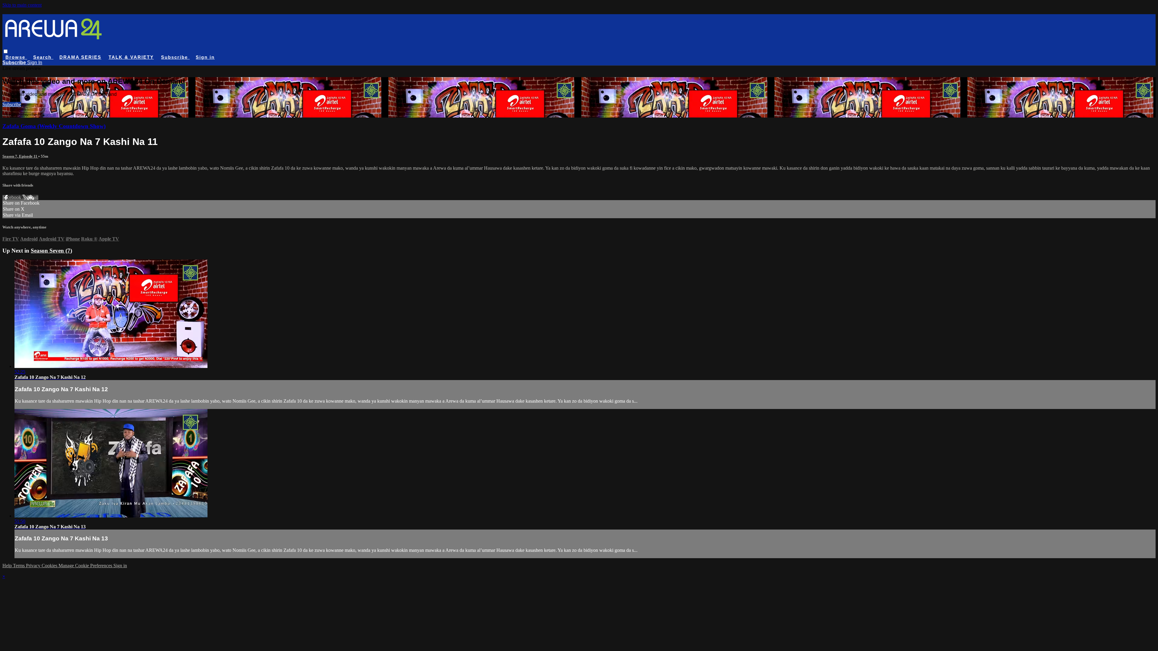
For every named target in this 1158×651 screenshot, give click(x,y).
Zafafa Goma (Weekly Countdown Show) (54, 126)
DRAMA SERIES (80, 57)
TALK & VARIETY (131, 57)
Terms (19, 565)
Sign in (205, 57)
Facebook (12, 197)
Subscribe (11, 104)
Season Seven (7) (51, 250)
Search (43, 57)
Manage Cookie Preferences (86, 565)
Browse (16, 57)
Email (32, 197)
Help (7, 565)
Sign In (34, 62)
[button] (6, 51)
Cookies (50, 565)
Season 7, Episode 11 (20, 156)
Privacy (34, 565)
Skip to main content (22, 5)
